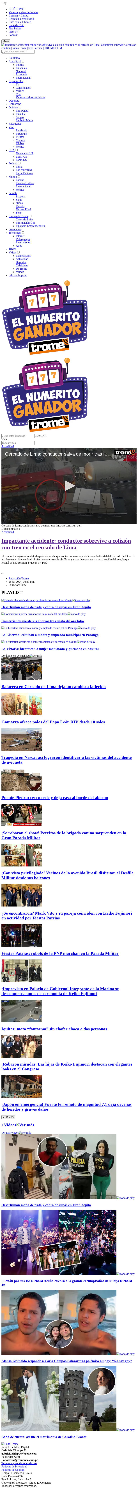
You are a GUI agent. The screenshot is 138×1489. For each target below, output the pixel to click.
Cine (18, 94)
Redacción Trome (19, 578)
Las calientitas (24, 169)
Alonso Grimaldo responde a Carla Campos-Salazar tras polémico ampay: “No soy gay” (66, 1361)
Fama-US (21, 159)
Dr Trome (21, 268)
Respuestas (15, 123)
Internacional (23, 77)
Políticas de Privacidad (14, 1466)
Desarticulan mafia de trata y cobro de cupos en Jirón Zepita (46, 607)
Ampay (20, 117)
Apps (19, 245)
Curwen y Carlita (18, 15)
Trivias (12, 248)
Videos (13, 252)
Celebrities (22, 265)
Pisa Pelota (15, 28)
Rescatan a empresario (21, 18)
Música (20, 90)
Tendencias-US (24, 153)
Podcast (13, 34)
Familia (13, 193)
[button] (41, 435)
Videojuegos (23, 239)
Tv (17, 84)
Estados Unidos (25, 183)
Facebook (21, 130)
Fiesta (19, 166)
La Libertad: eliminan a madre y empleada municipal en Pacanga (50, 635)
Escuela (20, 196)
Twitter (20, 136)
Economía (21, 74)
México (20, 189)
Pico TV (13, 31)
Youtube (20, 140)
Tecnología (15, 232)
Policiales (21, 67)
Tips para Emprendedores (30, 225)
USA (12, 150)
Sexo (19, 212)
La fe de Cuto (16, 25)
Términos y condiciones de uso (19, 1463)
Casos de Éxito (24, 219)
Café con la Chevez (20, 22)
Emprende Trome (18, 216)
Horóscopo (15, 103)
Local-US (21, 156)
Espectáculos (16, 81)
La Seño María (24, 120)
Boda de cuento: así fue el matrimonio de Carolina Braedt (43, 1437)
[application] (69, 486)
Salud (19, 199)
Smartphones (23, 242)
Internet (20, 235)
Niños (19, 202)
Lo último (14, 57)
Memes (20, 146)
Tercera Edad (23, 209)
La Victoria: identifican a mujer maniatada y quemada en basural (50, 649)
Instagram (21, 133)
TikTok (20, 143)
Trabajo (20, 206)
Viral (11, 127)
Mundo (13, 176)
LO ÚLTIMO (16, 9)
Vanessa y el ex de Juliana (23, 12)
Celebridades (23, 87)
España (20, 179)
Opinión (13, 107)
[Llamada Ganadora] (45, 355)
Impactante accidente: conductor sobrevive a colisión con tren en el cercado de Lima (66, 544)
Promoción (15, 229)
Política (20, 64)
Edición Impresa (18, 275)
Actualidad (15, 61)
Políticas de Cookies (12, 1469)
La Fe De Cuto (24, 173)
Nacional (21, 71)
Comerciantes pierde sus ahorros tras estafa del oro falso (42, 621)
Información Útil (25, 222)
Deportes (14, 100)
